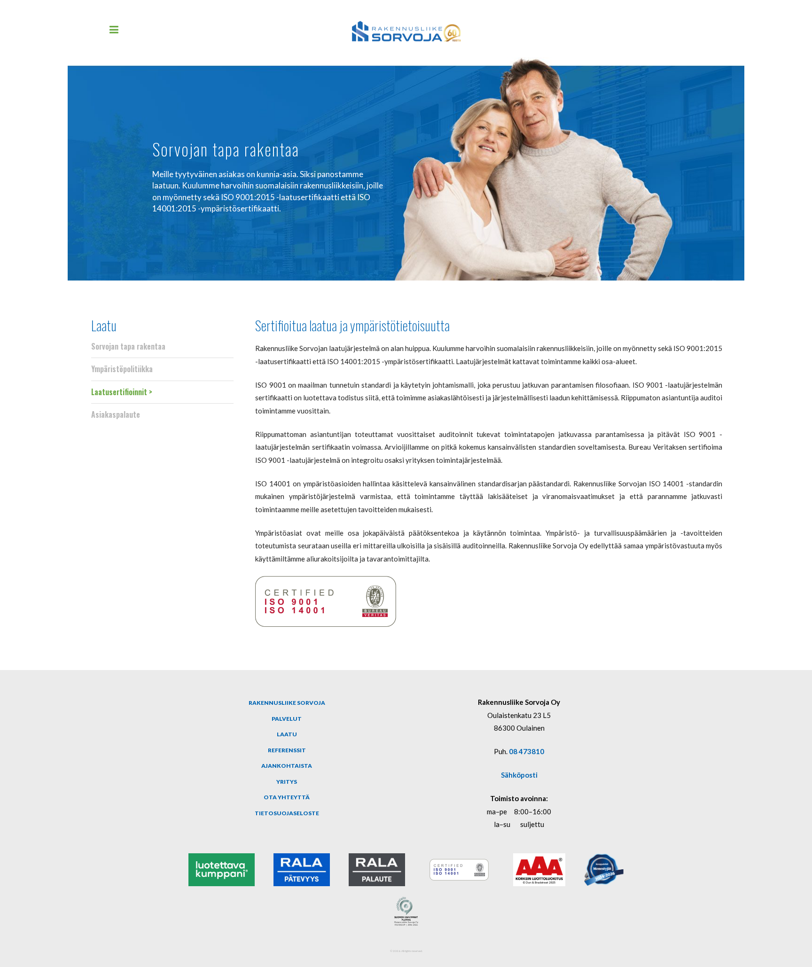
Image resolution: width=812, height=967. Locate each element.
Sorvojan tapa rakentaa (128, 346)
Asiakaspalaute (115, 414)
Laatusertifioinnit (119, 392)
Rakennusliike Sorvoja (287, 702)
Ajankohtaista (286, 765)
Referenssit (287, 750)
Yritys (286, 781)
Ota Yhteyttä (287, 797)
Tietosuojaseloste (287, 813)
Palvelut (287, 718)
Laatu (104, 325)
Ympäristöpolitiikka (122, 368)
